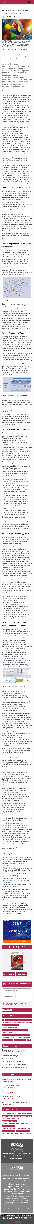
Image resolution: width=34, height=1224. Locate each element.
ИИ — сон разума (8, 1059)
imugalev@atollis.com (19, 889)
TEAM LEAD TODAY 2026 (10, 1085)
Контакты (14, 1153)
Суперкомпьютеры (26, 1020)
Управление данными (15, 58)
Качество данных (24, 56)
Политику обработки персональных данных (17, 1220)
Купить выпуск (8, 974)
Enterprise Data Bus (22, 54)
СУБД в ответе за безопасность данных (15, 1064)
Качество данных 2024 (20, 897)
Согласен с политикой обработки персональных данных (16, 1003)
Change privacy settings (16, 1158)
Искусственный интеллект (10, 1035)
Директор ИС (10, 1189)
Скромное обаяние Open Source (12, 1061)
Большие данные (7, 1040)
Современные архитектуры (22, 1022)
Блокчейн (17, 1040)
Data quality (5, 58)
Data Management (26, 58)
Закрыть (17, 1222)
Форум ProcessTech (8, 1091)
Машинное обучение (8, 1032)
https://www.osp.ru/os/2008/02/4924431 (15, 884)
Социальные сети (7, 1022)
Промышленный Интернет (10, 1025)
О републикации (22, 1153)
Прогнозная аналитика (9, 1027)
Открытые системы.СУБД (17, 1186)
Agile (28, 1040)
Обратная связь (26, 1151)
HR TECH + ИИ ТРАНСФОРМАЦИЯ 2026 (16, 1102)
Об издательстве (7, 1151)
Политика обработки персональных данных (16, 1157)
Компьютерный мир (18, 1184)
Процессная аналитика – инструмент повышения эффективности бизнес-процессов (14, 1051)
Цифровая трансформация (10, 1020)
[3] (12, 913)
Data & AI (9, 1200)
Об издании (17, 1151)
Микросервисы (23, 1030)
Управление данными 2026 (11, 1096)
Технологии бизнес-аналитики (16, 1198)
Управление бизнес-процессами (16, 1205)
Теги (30, 1153)
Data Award (8, 1196)
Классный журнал (22, 1191)
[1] (26, 904)
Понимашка (17, 1194)
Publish (8, 1191)
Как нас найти (6, 1153)
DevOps (24, 1040)
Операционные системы (9, 1030)
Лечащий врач (24, 1189)
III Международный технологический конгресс (17, 1079)
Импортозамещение (8, 1037)
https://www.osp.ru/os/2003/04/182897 (14, 874)
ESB (14, 56)
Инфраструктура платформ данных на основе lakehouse (15, 1068)
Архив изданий (16, 1155)
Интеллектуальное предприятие (16, 1203)
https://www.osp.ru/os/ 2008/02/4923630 (14, 862)
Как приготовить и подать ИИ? (12, 1056)
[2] (6, 909)
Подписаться (21, 974)
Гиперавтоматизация (22, 1037)
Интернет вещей (25, 1035)
